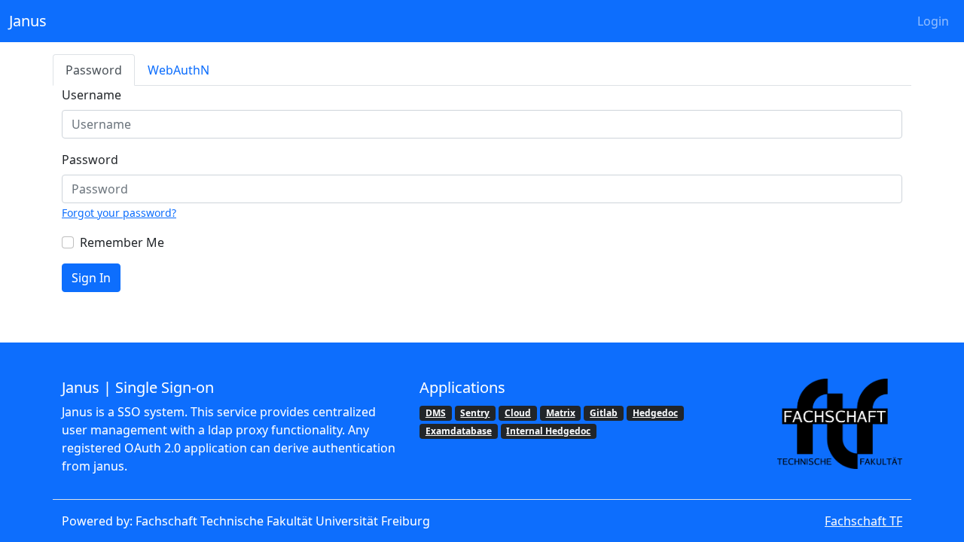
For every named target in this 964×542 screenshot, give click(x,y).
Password (94, 70)
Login (933, 21)
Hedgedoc (655, 412)
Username (91, 95)
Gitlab (604, 412)
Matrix (560, 412)
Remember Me (122, 242)
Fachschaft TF (863, 521)
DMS (436, 412)
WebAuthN (178, 70)
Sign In (91, 277)
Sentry (475, 412)
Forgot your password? (119, 213)
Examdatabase (459, 431)
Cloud (518, 412)
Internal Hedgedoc (548, 431)
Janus (28, 21)
